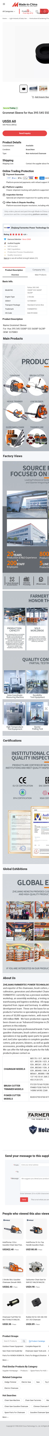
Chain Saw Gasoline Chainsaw (16, 1406)
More (5, 1417)
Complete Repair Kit (33, 1346)
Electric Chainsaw (11, 1388)
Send (24, 1199)
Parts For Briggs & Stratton (35, 1355)
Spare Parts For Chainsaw (15, 1412)
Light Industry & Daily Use (18, 18)
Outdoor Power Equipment (13, 1346)
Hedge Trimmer (10, 1382)
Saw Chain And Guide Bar (12, 1351)
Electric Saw (26, 1382)
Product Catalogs (38, 1341)
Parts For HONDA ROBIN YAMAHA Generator (14, 1355)
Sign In (6, 258)
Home (5, 18)
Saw (38, 1382)
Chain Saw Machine (12, 1400)
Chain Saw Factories (33, 1400)
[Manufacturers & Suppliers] (24, 4)
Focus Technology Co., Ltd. (32, 1426)
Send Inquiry (25, 133)
